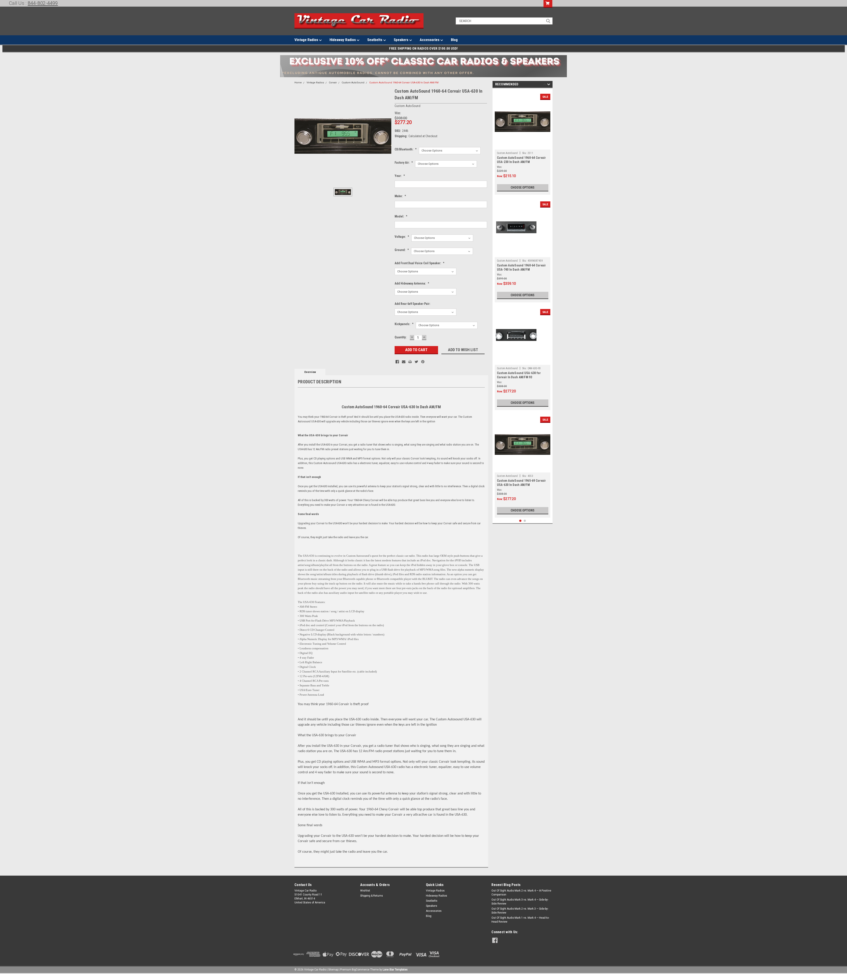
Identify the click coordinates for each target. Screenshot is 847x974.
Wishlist (365, 890)
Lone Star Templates (395, 969)
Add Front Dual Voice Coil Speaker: (419, 263)
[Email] (403, 361)
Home (298, 82)
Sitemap (333, 969)
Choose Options (522, 187)
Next (548, 85)
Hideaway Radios (343, 39)
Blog (454, 39)
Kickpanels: (404, 324)
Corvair (333, 82)
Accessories (430, 39)
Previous (544, 85)
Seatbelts (375, 39)
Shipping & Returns (371, 895)
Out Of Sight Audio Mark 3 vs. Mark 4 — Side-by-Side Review (519, 901)
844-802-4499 (43, 3)
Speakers (401, 39)
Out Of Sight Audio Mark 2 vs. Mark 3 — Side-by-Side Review (519, 910)
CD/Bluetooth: (406, 149)
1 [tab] (520, 521)
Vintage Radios (306, 39)
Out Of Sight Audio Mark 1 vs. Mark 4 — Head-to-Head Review (520, 919)
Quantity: (401, 337)
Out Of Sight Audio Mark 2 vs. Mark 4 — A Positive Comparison (521, 892)
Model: (401, 216)
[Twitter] (416, 361)
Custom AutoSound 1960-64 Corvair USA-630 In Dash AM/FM (403, 82)
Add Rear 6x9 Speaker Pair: (412, 303)
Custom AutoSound (353, 82)
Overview (310, 372)
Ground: (402, 250)
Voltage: (402, 236)
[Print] (410, 361)
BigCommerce (360, 969)
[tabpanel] (523, 142)
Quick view (522, 146)
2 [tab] (525, 521)
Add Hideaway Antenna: (412, 283)
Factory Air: (404, 162)
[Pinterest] (423, 361)
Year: (400, 176)
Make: (400, 196)
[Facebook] (397, 361)
